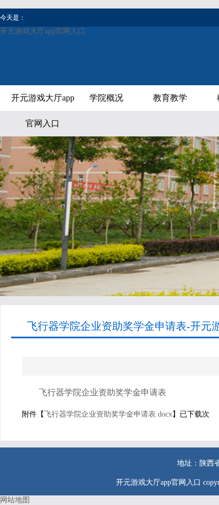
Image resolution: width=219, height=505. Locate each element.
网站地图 (15, 500)
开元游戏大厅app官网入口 (42, 31)
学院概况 (106, 97)
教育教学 (170, 97)
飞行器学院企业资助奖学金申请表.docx (108, 414)
